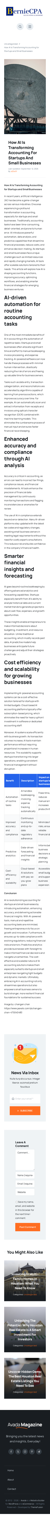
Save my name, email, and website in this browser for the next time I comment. (25, 1210)
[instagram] (25, 1451)
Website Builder (37, 1500)
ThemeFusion (37, 1507)
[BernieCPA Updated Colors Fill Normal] (25, 5)
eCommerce (28, 1503)
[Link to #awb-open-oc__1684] (29, 26)
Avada (23, 1500)
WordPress (13, 1503)
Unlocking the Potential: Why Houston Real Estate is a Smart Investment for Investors (25, 1329)
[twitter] (18, 1451)
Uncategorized (30, 1294)
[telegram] (39, 1451)
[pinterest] (32, 1451)
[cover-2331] (25, 60)
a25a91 (14, 171)
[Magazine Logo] (25, 1422)
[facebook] (11, 1451)
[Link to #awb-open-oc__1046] (20, 26)
